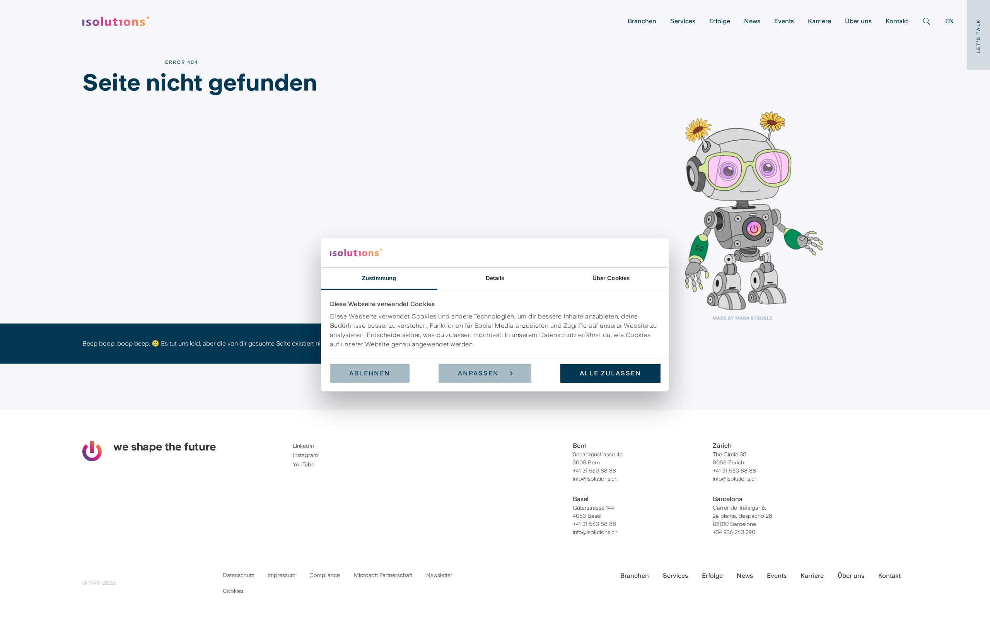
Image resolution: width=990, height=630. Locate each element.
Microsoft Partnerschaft (383, 575)
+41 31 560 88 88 (594, 470)
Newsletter (439, 575)
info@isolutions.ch (595, 479)
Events (784, 21)
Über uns (858, 21)
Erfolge (719, 21)
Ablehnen (369, 373)
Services (682, 21)
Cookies (233, 591)
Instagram (305, 455)
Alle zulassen (610, 373)
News (752, 21)
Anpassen (478, 373)
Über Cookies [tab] (611, 278)
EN (949, 21)
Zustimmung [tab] (379, 278)
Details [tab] (495, 278)
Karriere (819, 21)
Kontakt (897, 21)
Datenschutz (238, 575)
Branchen (642, 21)
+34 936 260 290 (734, 532)
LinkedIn (303, 446)
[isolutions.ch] (351, 21)
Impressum (281, 575)
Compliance (324, 575)
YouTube (303, 464)
